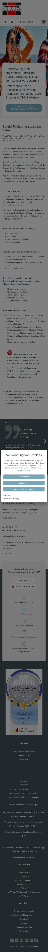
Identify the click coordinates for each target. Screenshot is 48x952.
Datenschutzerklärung (11, 499)
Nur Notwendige (23, 477)
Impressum (7, 495)
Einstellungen (24, 483)
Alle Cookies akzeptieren (24, 489)
